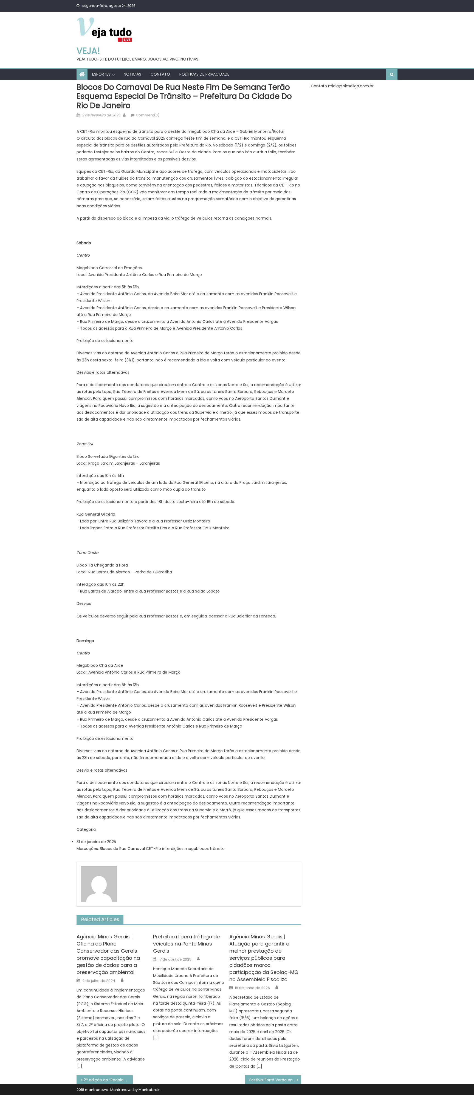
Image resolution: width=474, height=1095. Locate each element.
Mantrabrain (149, 1089)
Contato (160, 74)
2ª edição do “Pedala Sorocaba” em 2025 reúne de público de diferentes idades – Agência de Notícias (108, 1080)
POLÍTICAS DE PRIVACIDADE (204, 74)
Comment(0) (147, 115)
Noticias (132, 74)
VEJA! (88, 51)
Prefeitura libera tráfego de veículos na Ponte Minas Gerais (186, 943)
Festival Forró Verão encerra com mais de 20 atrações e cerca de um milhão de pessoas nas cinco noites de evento (275, 1080)
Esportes (101, 74)
